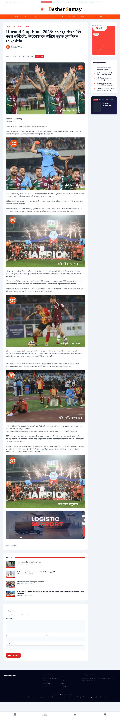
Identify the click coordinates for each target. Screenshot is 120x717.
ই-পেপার (106, 16)
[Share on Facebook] (19, 56)
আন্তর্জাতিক (61, 16)
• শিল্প (61, 678)
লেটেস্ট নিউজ (15, 16)
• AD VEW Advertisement (50, 678)
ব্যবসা (47, 16)
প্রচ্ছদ (9, 16)
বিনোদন (51, 16)
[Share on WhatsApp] (27, 56)
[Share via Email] (32, 56)
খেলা (56, 16)
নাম (7, 635)
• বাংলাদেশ (44, 681)
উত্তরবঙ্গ (37, 16)
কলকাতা (31, 16)
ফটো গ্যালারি (74, 16)
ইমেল (47, 635)
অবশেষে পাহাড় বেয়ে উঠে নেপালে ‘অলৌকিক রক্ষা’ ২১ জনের (29, 562)
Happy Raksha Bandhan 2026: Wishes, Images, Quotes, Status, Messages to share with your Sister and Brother (105, 84)
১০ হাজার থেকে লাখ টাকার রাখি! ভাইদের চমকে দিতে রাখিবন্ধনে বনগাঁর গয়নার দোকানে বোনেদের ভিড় (105, 89)
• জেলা (62, 683)
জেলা (42, 16)
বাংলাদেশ (68, 16)
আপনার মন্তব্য (9, 618)
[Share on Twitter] (23, 56)
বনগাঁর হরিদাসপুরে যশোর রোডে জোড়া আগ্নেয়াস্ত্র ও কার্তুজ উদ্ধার (64, 2)
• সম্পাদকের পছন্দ (64, 686)
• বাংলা (62, 681)
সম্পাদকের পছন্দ (89, 16)
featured (14, 545)
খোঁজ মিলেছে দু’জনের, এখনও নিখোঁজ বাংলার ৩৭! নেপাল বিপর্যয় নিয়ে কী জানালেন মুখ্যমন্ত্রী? (36, 572)
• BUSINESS (46, 683)
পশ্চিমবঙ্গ (26, 16)
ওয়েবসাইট (8, 644)
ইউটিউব (101, 16)
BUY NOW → (105, 110)
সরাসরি (96, 16)
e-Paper (23, 2)
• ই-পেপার (44, 686)
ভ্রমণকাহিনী (81, 16)
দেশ (21, 16)
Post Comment (13, 655)
